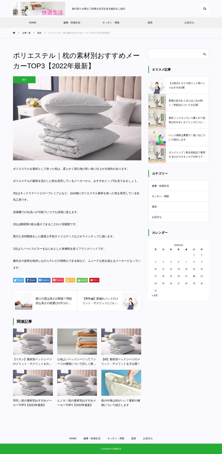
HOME (32, 22)
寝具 (150, 22)
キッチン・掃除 (111, 22)
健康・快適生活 (71, 22)
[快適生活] (39, 9)
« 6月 (155, 295)
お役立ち (189, 22)
